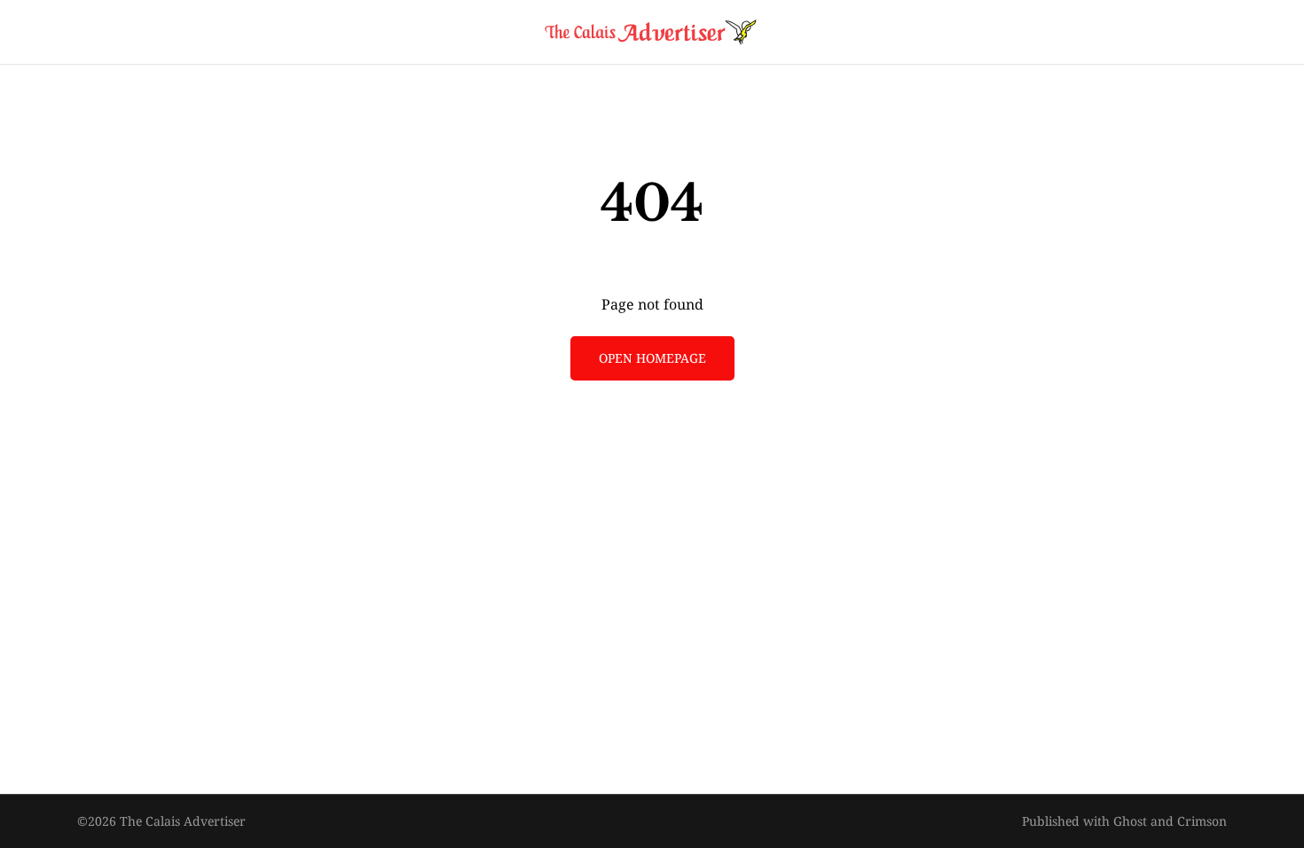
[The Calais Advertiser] (651, 32)
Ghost (1130, 821)
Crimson (1202, 821)
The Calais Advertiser (183, 821)
